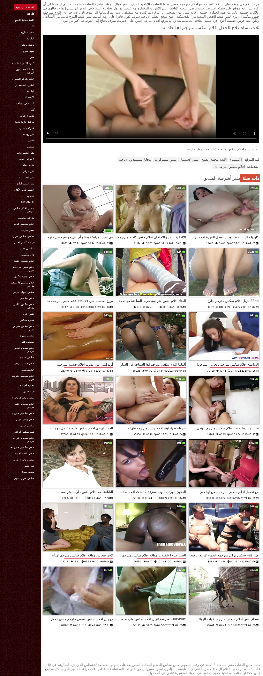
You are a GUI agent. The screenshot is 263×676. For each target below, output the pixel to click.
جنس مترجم (28, 229)
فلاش (31, 140)
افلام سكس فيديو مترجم (25, 349)
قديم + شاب (27, 115)
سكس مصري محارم (23, 397)
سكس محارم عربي (24, 459)
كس (32, 109)
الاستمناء (30, 97)
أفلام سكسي (27, 298)
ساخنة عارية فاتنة (25, 121)
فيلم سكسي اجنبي (24, 242)
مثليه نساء (29, 165)
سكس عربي (27, 425)
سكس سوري (27, 335)
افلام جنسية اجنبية (24, 260)
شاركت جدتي (27, 128)
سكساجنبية (28, 471)
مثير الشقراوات (26, 152)
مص (32, 57)
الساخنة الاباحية (150, 4)
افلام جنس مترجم (24, 363)
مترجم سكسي (26, 217)
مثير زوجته (29, 134)
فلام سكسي (28, 254)
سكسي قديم (27, 248)
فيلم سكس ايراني (24, 431)
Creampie (28, 202)
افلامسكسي (28, 369)
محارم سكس (27, 319)
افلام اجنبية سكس (24, 276)
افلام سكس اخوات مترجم (24, 439)
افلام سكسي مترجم (23, 413)
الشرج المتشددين (24, 84)
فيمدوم (31, 195)
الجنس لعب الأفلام (24, 189)
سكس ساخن (27, 357)
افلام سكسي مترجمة (23, 447)
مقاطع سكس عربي (23, 236)
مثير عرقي (29, 171)
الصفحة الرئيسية (25, 7)
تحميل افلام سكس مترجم (24, 209)
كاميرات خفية (27, 158)
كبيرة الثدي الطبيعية (23, 63)
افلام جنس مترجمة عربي (24, 268)
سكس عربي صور (25, 478)
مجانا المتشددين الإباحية (25, 71)
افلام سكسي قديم (24, 223)
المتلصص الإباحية (25, 103)
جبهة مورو (29, 50)
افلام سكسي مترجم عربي (23, 377)
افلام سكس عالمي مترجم (24, 306)
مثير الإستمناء (27, 177)
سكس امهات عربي (24, 292)
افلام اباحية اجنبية (25, 453)
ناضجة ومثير (28, 44)
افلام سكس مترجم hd (229, 167)
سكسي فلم (28, 341)
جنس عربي (28, 313)
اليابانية (31, 38)
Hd (33, 26)
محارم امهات (27, 385)
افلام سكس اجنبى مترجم (24, 405)
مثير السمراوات (26, 183)
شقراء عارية (28, 32)
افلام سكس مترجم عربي (24, 327)
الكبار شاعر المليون (23, 78)
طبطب (31, 146)
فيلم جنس (29, 391)
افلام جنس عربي (25, 419)
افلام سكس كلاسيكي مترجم (23, 284)
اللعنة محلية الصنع (25, 20)
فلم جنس (29, 465)
